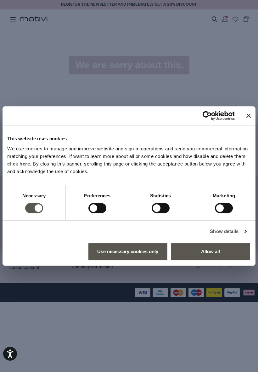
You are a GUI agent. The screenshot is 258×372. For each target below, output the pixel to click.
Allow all (210, 251)
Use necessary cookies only (127, 251)
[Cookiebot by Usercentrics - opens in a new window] (207, 115)
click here (18, 163)
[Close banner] (248, 115)
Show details (224, 231)
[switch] (97, 208)
